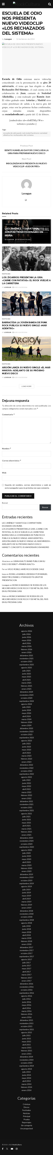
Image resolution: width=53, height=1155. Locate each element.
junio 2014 (26, 1075)
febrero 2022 (26, 795)
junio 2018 (26, 929)
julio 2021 (26, 816)
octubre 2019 (26, 880)
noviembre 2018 (26, 914)
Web (4, 473)
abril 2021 (26, 825)
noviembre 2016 (26, 987)
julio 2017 (26, 962)
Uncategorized (26, 1128)
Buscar (5, 503)
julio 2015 (26, 1035)
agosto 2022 (26, 777)
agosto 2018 (26, 923)
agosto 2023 (26, 740)
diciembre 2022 (26, 765)
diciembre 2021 (26, 801)
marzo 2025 (26, 683)
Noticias (9, 224)
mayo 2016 (26, 1005)
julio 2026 (26, 634)
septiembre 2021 (26, 810)
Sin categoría (26, 1125)
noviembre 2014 (26, 1060)
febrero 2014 (26, 1087)
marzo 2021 (26, 829)
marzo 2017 (26, 974)
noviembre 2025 (26, 658)
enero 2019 (26, 908)
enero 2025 (26, 689)
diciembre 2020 (26, 838)
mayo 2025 (26, 676)
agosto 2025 (26, 667)
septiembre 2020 (26, 847)
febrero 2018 (26, 941)
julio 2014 (26, 1072)
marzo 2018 (26, 938)
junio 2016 (26, 1002)
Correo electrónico (11, 460)
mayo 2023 (26, 749)
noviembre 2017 (26, 950)
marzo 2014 (26, 1084)
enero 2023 (26, 762)
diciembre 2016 (26, 984)
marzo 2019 (26, 901)
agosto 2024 (26, 704)
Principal (26, 1116)
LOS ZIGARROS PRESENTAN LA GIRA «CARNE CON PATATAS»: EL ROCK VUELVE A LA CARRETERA (26, 280)
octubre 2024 (26, 698)
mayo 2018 (26, 932)
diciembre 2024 (26, 692)
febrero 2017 (26, 978)
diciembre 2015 (26, 1020)
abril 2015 (26, 1044)
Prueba (27, 1119)
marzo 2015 (26, 1047)
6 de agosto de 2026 (23, 239)
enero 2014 (26, 1090)
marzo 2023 (26, 756)
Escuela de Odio (12, 79)
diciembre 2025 (26, 655)
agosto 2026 (26, 631)
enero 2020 (26, 871)
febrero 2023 (26, 759)
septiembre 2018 (26, 920)
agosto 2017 (26, 959)
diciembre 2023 (26, 728)
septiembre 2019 (26, 883)
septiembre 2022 (26, 774)
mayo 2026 (26, 640)
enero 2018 (26, 944)
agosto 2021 (26, 813)
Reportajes (26, 1122)
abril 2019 (26, 898)
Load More (27, 386)
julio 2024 (26, 707)
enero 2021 (26, 835)
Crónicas (26, 1104)
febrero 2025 (26, 686)
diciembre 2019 (26, 874)
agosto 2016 (26, 996)
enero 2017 (26, 981)
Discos (26, 1107)
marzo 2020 (26, 865)
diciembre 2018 (26, 911)
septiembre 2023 (26, 737)
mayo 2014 (26, 1078)
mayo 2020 (26, 859)
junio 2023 (26, 746)
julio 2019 (26, 889)
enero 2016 (26, 1017)
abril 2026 (26, 643)
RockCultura (17, 1145)
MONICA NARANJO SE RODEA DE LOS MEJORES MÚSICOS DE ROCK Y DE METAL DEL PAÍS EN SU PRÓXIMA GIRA (25, 588)
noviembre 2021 (26, 804)
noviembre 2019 (26, 877)
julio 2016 (26, 999)
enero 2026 (26, 652)
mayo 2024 (26, 713)
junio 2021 (26, 819)
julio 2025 (26, 670)
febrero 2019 (26, 905)
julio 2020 (26, 853)
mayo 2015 (26, 1041)
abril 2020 (26, 862)
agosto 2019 (26, 886)
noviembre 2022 (26, 768)
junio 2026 (26, 637)
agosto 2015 (26, 1032)
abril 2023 (26, 753)
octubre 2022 (26, 771)
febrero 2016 (26, 1014)
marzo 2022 (26, 792)
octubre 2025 (26, 661)
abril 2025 (26, 680)
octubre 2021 (26, 807)
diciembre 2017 (26, 947)
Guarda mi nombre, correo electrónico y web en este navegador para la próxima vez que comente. (28, 486)
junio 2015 (26, 1038)
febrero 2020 (26, 868)
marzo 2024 (26, 719)
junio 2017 (26, 965)
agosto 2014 (26, 1069)
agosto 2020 (26, 850)
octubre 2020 (26, 844)
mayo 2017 (26, 968)
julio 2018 (26, 926)
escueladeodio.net (14, 114)
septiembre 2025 (26, 664)
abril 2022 (26, 789)
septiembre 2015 (26, 1029)
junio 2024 (26, 710)
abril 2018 (26, 935)
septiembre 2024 (26, 701)
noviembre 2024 (26, 695)
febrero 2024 (26, 722)
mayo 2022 (26, 786)
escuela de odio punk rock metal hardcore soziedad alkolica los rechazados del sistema (25, 134)
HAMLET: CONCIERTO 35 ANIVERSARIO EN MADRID (25, 547)
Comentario (8, 414)
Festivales (26, 1110)
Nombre (6, 448)
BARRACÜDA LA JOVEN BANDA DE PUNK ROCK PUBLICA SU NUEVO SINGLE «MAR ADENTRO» (24, 325)
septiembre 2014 (26, 1066)
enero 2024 (26, 725)
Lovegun (8, 39)
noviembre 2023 (26, 731)
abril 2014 (26, 1081)
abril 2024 (26, 716)
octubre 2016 (26, 990)
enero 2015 (26, 1054)
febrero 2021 (26, 832)
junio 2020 (26, 856)
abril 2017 (26, 971)
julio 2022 (26, 780)
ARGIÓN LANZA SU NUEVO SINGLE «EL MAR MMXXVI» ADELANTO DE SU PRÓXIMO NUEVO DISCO (26, 370)
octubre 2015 (26, 1026)
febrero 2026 (26, 649)
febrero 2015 (26, 1050)
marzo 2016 (26, 1011)
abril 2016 (26, 1008)
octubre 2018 (26, 917)
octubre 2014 (26, 1063)
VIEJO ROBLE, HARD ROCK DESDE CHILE (26, 569)
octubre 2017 (26, 953)
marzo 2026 (26, 646)
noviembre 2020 (26, 841)
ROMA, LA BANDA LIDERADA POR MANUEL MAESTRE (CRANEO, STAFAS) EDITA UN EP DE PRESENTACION (25, 577)
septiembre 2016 (26, 993)
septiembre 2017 (26, 956)
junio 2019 (26, 892)
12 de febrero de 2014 (25, 39)
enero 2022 (26, 798)
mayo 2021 (26, 822)
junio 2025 (26, 673)
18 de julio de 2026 (20, 287)
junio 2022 (26, 783)
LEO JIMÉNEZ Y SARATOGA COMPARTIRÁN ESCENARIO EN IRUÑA (24, 232)
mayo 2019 (26, 895)
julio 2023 (26, 743)
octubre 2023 (26, 734)
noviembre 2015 (26, 1023)
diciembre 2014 (26, 1057)
